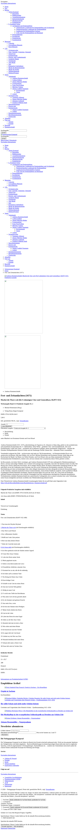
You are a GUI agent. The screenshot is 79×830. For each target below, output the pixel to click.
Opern (18, 92)
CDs (6, 48)
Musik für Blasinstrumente (16, 68)
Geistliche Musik (13, 59)
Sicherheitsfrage (9, 732)
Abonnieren (5, 734)
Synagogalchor (16, 83)
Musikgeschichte (17, 20)
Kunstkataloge (16, 40)
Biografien (15, 13)
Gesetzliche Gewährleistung (13, 777)
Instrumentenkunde (18, 19)
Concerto (11, 43)
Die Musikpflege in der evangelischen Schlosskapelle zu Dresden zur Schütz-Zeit (32, 715)
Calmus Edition (17, 80)
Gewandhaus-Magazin (15, 45)
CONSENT (6, 802)
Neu (6, 8)
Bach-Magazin (12, 47)
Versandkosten (24, 421)
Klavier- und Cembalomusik (17, 57)
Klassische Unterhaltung (15, 66)
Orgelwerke (12, 116)
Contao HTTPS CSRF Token (12, 809)
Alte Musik (11, 62)
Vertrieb (10, 122)
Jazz (9, 64)
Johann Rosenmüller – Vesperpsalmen (16, 722)
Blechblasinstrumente (14, 115)
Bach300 (7, 125)
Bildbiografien (16, 15)
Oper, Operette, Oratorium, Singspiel (19, 52)
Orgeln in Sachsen (8, 691)
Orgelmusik (12, 61)
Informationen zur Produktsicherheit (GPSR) (14, 679)
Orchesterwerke (13, 50)
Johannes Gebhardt (18, 101)
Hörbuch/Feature (13, 73)
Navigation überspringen (8, 3)
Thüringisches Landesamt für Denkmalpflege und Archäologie (35, 27)
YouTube (6, 800)
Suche (6, 762)
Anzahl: (3, 424)
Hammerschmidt (10, 127)
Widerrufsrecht (9, 781)
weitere (14, 94)
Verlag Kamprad (13, 12)
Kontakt (10, 123)
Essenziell (6, 807)
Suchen (4, 132)
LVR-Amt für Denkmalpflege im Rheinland (29, 33)
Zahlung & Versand (11, 758)
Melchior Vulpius (17, 87)
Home (6, 6)
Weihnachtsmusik (13, 71)
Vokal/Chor (12, 54)
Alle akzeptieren (18, 826)
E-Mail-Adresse (5, 730)
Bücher (7, 10)
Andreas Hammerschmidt (20, 78)
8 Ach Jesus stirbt (6, 547)
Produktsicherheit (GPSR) (13, 779)
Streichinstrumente (14, 104)
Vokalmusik (12, 76)
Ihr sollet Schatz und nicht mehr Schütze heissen (20, 704)
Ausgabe (7, 428)
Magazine (8, 41)
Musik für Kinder (13, 69)
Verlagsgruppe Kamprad (12, 269)
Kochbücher (16, 36)
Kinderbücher (16, 22)
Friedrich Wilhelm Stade (19, 102)
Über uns (7, 120)
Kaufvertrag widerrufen (12, 765)
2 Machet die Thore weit (8, 527)
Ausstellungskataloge (18, 17)
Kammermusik (12, 55)
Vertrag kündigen (10, 764)
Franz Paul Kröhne (18, 85)
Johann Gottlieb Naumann (20, 89)
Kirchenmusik (20, 90)
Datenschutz (8, 784)
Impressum (8, 786)
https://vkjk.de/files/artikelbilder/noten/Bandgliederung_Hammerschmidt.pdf (24, 483)
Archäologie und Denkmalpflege (22, 26)
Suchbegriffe (5, 130)
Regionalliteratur (17, 34)
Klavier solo (12, 106)
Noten (6, 75)
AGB (6, 782)
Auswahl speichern (7, 826)
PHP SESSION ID (9, 818)
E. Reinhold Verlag (14, 24)
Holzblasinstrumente (14, 113)
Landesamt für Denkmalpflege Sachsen (28, 31)
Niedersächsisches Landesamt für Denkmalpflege (31, 29)
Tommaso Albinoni (18, 97)
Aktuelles (7, 118)
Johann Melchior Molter (19, 82)
